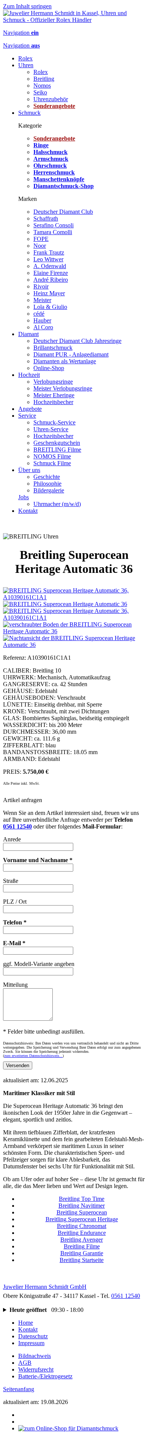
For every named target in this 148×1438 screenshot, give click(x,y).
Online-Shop (48, 368)
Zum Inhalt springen (27, 6)
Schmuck (29, 113)
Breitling (43, 79)
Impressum (31, 1343)
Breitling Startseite (82, 1260)
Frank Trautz (48, 252)
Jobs (23, 497)
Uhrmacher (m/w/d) (57, 504)
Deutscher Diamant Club (63, 211)
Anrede (12, 839)
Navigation (21, 32)
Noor (39, 245)
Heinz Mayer (49, 293)
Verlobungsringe (53, 381)
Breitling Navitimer (81, 1205)
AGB (24, 1362)
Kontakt (28, 511)
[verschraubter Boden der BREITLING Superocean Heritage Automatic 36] (74, 631)
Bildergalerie (48, 490)
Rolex (25, 58)
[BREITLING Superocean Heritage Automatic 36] (65, 604)
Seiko (40, 92)
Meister (42, 300)
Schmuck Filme (52, 463)
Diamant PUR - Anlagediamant (71, 354)
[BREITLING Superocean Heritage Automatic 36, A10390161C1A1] (74, 597)
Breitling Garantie (81, 1253)
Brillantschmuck (52, 347)
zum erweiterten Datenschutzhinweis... (33, 1056)
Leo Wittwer (48, 259)
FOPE (41, 239)
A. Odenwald (49, 266)
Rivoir (41, 286)
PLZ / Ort (15, 901)
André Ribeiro (50, 279)
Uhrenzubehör (50, 99)
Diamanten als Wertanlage (64, 361)
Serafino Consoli (53, 225)
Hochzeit (29, 375)
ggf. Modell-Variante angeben (38, 964)
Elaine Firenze (50, 273)
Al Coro (43, 327)
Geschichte (46, 477)
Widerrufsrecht (36, 1369)
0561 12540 (17, 826)
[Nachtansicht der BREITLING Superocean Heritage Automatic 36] (74, 645)
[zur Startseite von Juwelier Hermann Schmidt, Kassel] (74, 20)
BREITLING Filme (57, 449)
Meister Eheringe (53, 395)
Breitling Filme (82, 1246)
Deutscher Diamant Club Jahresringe (77, 341)
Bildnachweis (34, 1356)
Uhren (25, 65)
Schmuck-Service (54, 422)
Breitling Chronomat (81, 1226)
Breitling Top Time (81, 1199)
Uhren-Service (50, 429)
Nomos (42, 85)
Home (25, 1322)
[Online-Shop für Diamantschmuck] (68, 1428)
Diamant (28, 334)
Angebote (30, 409)
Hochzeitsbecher (53, 402)
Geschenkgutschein (56, 443)
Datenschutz (33, 1336)
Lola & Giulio (50, 307)
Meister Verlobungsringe (62, 388)
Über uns (29, 470)
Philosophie (47, 483)
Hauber (42, 320)
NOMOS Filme (52, 456)
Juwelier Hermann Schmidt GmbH (45, 1287)
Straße (10, 881)
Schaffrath (45, 218)
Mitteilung (15, 984)
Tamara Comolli (52, 232)
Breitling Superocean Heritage (82, 1219)
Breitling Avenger (81, 1239)
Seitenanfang (18, 1389)
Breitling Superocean (82, 1212)
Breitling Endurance (82, 1233)
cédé (38, 313)
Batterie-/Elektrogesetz (45, 1376)
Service (27, 415)
